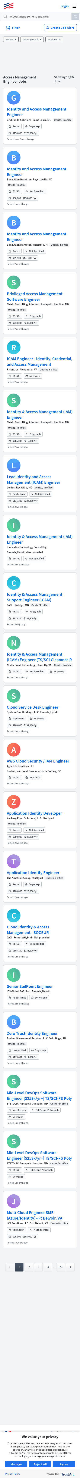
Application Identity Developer (34, 813)
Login (65, 6)
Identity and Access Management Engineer (36, 111)
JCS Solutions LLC (17, 1223)
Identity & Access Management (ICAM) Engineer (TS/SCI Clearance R (39, 656)
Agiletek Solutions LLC (20, 766)
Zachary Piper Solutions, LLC (24, 818)
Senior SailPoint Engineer (30, 986)
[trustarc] (68, 1473)
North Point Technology (21, 665)
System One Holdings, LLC (23, 712)
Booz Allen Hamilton (19, 179)
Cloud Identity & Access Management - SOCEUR (28, 929)
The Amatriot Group (19, 878)
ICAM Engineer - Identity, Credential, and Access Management (39, 361)
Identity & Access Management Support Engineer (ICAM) (34, 596)
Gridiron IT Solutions (19, 120)
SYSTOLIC (13, 1103)
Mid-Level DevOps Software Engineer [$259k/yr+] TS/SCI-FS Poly (39, 1095)
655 (61, 1267)
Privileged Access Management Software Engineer (35, 296)
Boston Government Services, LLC (27, 1038)
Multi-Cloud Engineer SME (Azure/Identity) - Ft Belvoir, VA (34, 1215)
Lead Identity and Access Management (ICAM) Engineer (33, 479)
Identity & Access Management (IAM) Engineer (40, 414)
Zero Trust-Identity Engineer (32, 1033)
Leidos (11, 487)
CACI (9, 605)
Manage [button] (16, 1464)
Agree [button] (64, 1464)
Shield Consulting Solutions (23, 304)
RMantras (13, 369)
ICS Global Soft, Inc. (19, 991)
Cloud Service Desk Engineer (32, 707)
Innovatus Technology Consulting (27, 547)
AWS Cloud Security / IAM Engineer (38, 761)
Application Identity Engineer (33, 872)
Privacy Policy (12, 1473)
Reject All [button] (40, 1464)
